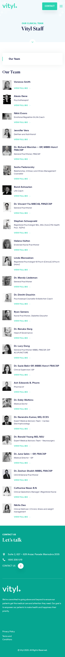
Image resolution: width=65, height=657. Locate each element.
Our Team (14, 59)
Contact (50, 6)
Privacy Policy (8, 632)
